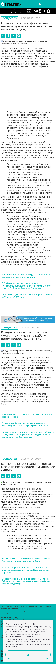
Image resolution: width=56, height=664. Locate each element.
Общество (10, 18)
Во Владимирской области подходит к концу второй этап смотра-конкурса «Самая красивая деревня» (26, 570)
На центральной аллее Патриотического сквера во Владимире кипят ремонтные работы (27, 559)
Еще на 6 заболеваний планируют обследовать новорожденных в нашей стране (26, 275)
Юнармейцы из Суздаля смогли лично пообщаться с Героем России (28, 415)
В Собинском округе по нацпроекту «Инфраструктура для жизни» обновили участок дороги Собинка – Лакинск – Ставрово (26, 286)
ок (28, 654)
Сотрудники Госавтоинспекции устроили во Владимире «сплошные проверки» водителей (25, 424)
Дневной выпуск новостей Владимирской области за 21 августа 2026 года (27, 295)
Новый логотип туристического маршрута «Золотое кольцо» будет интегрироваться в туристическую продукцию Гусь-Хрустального (28, 434)
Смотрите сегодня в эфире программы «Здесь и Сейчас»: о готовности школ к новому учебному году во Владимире (26, 581)
